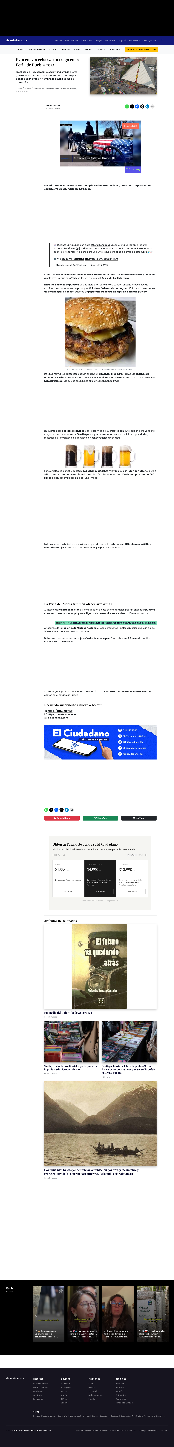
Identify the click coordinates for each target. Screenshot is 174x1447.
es (162, 1431)
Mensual (131, 855)
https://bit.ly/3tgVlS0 (60, 710)
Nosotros (79, 1431)
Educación (126, 1416)
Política (21, 49)
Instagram (66, 1387)
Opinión (123, 40)
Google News (63, 818)
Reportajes (121, 1399)
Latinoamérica (87, 40)
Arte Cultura (115, 49)
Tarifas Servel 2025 (129, 1431)
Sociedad (100, 49)
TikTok (64, 1399)
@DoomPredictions (73, 258)
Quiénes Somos (40, 1383)
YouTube (139, 818)
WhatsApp (101, 818)
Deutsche (110, 40)
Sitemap (142, 1431)
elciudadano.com (58, 717)
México (74, 40)
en (166, 1431)
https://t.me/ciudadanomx (63, 714)
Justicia (77, 49)
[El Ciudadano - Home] (16, 40)
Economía (53, 49)
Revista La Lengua (124, 1403)
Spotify (64, 1403)
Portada (120, 1383)
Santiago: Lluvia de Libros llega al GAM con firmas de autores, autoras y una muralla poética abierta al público (129, 1069)
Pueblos (66, 49)
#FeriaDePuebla (100, 245)
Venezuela (93, 1391)
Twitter (64, 1391)
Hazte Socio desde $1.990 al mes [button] (141, 49)
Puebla (28, 88)
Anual (142, 855)
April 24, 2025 (101, 265)
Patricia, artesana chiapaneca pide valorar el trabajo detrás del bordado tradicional (113, 622)
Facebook (65, 1383)
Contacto (37, 1395)
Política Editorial (40, 1387)
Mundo (58, 40)
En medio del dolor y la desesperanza (68, 1012)
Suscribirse (100, 891)
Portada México (23, 91)
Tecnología (149, 1416)
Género (88, 49)
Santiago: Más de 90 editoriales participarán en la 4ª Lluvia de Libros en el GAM (71, 1067)
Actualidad (121, 1387)
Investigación (149, 40)
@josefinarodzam (87, 248)
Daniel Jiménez (53, 106)
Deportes (160, 1416)
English (99, 40)
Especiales (105, 1416)
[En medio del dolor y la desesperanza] (100, 966)
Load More (87, 1359)
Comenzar (68, 891)
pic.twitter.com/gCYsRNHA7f (101, 258)
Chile (66, 40)
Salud (88, 1416)
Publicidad (38, 1391)
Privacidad (38, 1399)
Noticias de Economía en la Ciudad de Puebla (55, 88)
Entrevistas (134, 40)
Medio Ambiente (37, 49)
